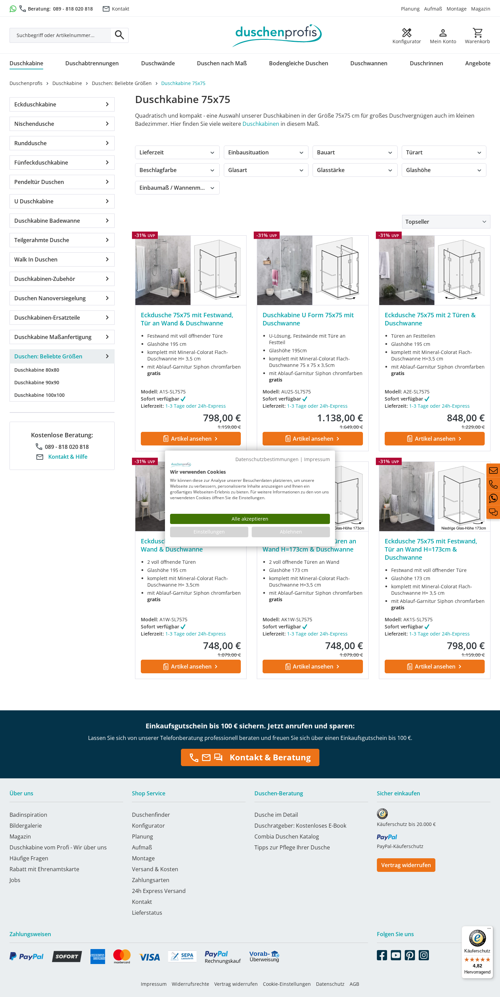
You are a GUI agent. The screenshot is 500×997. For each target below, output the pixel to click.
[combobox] (60, 35)
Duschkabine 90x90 (36, 382)
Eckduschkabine (35, 104)
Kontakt (120, 8)
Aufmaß (433, 8)
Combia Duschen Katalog (286, 836)
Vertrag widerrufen (406, 865)
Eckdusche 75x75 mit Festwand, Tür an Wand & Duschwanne (187, 319)
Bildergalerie (26, 825)
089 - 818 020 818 (73, 8)
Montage (457, 8)
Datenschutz (330, 984)
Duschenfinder (151, 814)
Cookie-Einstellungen (287, 984)
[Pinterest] (410, 954)
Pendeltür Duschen (39, 182)
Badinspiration (28, 814)
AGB (354, 984)
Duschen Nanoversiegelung (50, 298)
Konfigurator (148, 825)
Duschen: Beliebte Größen (48, 356)
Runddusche (30, 143)
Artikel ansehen (191, 438)
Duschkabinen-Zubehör (44, 279)
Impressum (154, 984)
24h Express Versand (159, 891)
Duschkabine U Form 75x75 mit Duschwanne (308, 319)
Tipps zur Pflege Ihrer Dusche (292, 847)
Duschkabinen (261, 124)
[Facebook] (382, 954)
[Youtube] (396, 954)
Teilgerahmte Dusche (41, 240)
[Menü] (489, 930)
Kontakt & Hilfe (67, 456)
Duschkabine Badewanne (47, 220)
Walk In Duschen (35, 259)
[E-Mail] (493, 470)
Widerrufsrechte (190, 984)
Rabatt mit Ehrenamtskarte (44, 869)
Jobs (15, 880)
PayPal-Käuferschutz (400, 846)
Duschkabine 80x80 (36, 370)
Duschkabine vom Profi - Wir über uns (58, 847)
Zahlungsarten (150, 880)
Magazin (480, 8)
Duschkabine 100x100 (39, 395)
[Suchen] (120, 35)
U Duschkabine (33, 201)
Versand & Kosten (155, 869)
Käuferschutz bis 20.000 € (406, 824)
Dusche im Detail (276, 814)
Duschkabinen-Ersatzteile (47, 317)
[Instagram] (424, 954)
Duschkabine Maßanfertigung (52, 337)
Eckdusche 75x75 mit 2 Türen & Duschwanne (430, 319)
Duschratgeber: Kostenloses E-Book (300, 825)
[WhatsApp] (493, 498)
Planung (410, 8)
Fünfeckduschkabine (41, 162)
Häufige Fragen (29, 858)
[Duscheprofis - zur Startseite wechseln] (277, 35)
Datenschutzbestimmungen (267, 459)
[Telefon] (493, 484)
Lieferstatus (147, 912)
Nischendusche (34, 124)
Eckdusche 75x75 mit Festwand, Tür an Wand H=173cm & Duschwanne (431, 549)
